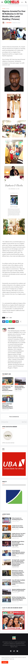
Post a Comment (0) (14, 416)
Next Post (24, 422)
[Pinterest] (13, 321)
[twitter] (14, 651)
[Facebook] (3, 321)
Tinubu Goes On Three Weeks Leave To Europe (17, 526)
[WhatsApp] (10, 321)
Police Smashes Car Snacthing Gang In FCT (17, 519)
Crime (7, 8)
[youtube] (17, 651)
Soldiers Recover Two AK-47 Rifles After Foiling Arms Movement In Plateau (7, 388)
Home (3, 8)
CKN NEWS (11, 328)
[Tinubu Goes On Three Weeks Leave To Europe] (6, 528)
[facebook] (10, 651)
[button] (2, 2)
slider (11, 317)
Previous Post (5, 422)
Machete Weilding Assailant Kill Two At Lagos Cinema (20, 388)
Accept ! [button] (5, 662)
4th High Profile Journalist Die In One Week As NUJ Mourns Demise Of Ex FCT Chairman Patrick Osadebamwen (18, 562)
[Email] (17, 321)
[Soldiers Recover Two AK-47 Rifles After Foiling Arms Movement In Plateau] (6, 536)
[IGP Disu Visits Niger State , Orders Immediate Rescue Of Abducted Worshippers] (6, 599)
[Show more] (20, 321)
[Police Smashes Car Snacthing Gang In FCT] (6, 520)
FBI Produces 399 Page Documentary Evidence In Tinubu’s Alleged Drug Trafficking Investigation (18, 573)
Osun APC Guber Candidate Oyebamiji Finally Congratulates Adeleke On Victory (18, 582)
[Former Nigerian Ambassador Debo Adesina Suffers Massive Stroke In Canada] (6, 553)
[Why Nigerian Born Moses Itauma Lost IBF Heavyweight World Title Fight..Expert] (6, 544)
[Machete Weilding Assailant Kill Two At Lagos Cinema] (6, 592)
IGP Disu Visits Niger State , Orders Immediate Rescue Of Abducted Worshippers (7, 406)
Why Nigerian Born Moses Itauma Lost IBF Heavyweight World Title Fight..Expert (18, 543)
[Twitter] (7, 321)
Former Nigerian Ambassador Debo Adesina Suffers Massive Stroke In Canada (18, 553)
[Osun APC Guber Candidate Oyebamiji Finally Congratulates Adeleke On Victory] (6, 582)
